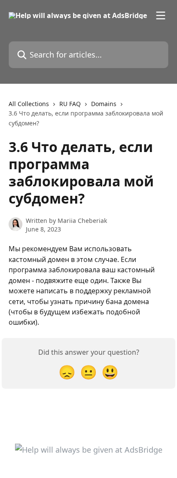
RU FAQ (70, 104)
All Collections (29, 104)
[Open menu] (160, 15)
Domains (103, 104)
